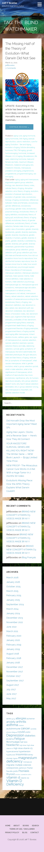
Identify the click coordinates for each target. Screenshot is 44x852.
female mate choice (21, 226)
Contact (34, 833)
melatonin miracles (12, 168)
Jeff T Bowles (9, 2)
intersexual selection (13, 273)
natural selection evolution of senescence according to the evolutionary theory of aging (21, 299)
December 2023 (14, 617)
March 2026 (12, 577)
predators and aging (13, 171)
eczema (10, 739)
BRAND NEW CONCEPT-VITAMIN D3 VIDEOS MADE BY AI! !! (20, 515)
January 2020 (13, 640)
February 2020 (13, 635)
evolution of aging (12, 147)
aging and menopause (29, 180)
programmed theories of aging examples (21, 328)
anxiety (11, 721)
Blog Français (29, 557)
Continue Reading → (19, 127)
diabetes (30, 735)
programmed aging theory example (19, 323)
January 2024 (13, 613)
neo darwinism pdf (22, 308)
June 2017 (11, 694)
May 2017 (11, 698)
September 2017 (15, 680)
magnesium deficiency (21, 759)
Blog (24, 833)
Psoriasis (23, 770)
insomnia (21, 754)
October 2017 (13, 676)
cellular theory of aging (14, 188)
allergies (21, 718)
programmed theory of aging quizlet (19, 331)
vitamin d (13, 777)
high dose (22, 745)
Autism (21, 725)
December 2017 (14, 667)
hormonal (22, 153)
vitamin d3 (25, 778)
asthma (12, 725)
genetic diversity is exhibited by (23, 241)
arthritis (21, 721)
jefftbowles (10, 65)
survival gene (18, 349)
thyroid (10, 774)
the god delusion (29, 355)
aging (17, 180)
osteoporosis (12, 768)
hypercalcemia (12, 751)
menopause (26, 168)
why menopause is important (16, 390)
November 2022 (14, 622)
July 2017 (11, 689)
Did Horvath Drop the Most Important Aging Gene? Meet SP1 (21, 424)
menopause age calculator (25, 288)
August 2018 (12, 653)
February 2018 (13, 658)
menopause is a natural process (18, 290)
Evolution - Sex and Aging (21, 144)
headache (12, 744)
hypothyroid (10, 755)
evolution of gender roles (15, 197)
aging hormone (29, 136)
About (16, 826)
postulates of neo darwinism (24, 320)
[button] (40, 4)
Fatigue (19, 738)
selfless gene (23, 337)
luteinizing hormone (18, 159)
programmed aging (25, 174)
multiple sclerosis (23, 765)
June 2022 (11, 626)
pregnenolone (28, 171)
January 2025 (13, 600)
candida (33, 729)
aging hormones (11, 139)
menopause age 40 (13, 285)
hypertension (24, 751)
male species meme (21, 276)
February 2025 (13, 595)
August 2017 (12, 685)
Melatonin (9, 165)
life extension (28, 156)
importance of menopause (21, 270)
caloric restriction (23, 142)
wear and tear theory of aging (17, 358)
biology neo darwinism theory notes (19, 185)
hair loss (23, 742)
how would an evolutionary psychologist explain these (21, 267)
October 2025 (13, 586)
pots (15, 771)
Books (26, 826)
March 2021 (12, 631)
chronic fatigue (11, 732)
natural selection (17, 296)
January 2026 (13, 582)
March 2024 (12, 609)
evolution (34, 191)
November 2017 (14, 671)
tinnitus (17, 774)
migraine (10, 765)
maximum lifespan (26, 162)
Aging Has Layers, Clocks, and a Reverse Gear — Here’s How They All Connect (21, 435)
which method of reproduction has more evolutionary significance (19, 375)
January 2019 (13, 649)
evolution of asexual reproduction (18, 194)
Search (35, 826)
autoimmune (13, 728)
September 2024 (15, 604)
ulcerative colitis (26, 774)
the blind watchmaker (24, 352)
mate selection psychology (23, 282)
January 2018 (13, 662)
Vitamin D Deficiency (15, 782)
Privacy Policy (12, 833)
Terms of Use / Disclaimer (22, 829)
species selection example (16, 343)
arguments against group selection (19, 182)
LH (13, 156)
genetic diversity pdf (13, 244)
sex (30, 337)
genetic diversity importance (16, 235)
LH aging (18, 156)
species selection (29, 340)
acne (8, 718)
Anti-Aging (23, 139)
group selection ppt (24, 253)
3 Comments (10, 68)
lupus (15, 758)
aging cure (18, 136)
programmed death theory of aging (19, 325)
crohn (27, 732)
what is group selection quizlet (26, 366)
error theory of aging (21, 191)
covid (21, 731)
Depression (15, 735)
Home (7, 826)
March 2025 (12, 591)
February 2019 (13, 644)
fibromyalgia (12, 742)
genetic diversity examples (25, 232)
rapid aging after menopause (16, 334)
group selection (22, 250)
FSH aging (22, 150)
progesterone (10, 174)
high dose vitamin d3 (23, 748)
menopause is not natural (15, 293)
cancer (25, 728)
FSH (15, 150)
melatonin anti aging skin (23, 165)
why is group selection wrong (26, 387)
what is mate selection (14, 369)
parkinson (23, 768)
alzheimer (31, 719)
